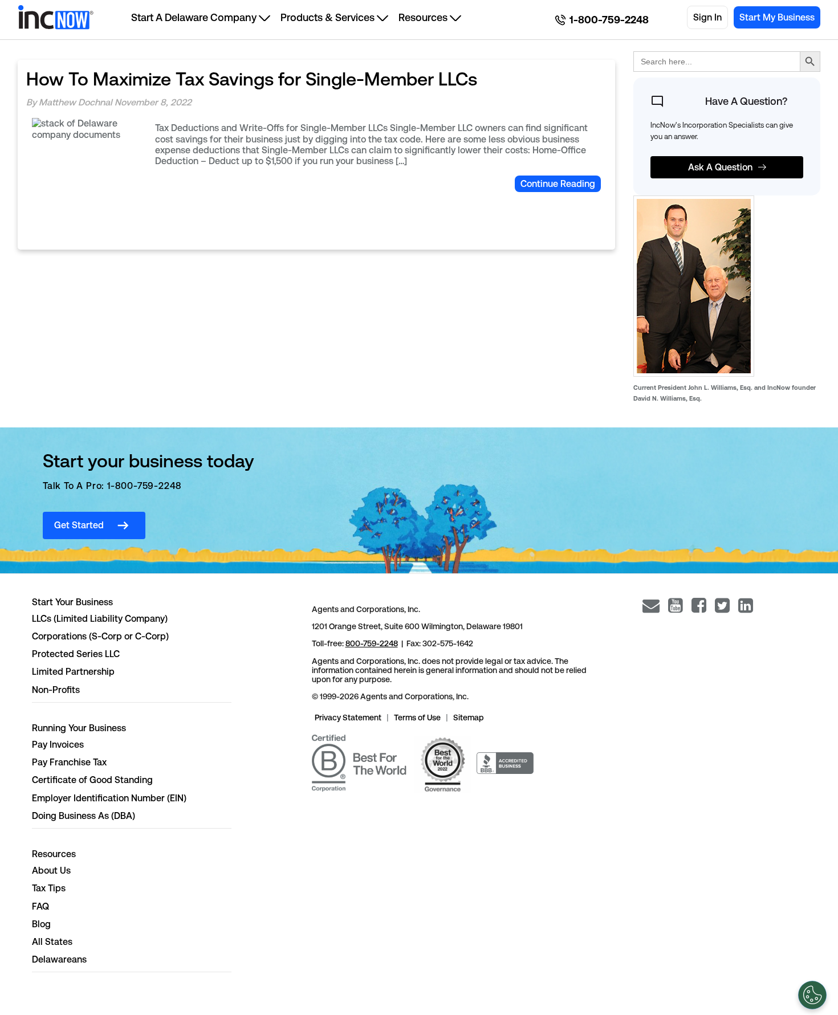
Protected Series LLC (76, 654)
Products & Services (327, 17)
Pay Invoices (58, 744)
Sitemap (468, 717)
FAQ (40, 906)
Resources (423, 17)
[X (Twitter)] (722, 605)
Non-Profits (56, 689)
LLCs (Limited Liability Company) (100, 618)
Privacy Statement (348, 717)
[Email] (651, 605)
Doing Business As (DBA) (83, 815)
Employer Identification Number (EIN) (109, 798)
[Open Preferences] (812, 995)
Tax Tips (49, 888)
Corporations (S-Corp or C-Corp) (100, 636)
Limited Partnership (73, 671)
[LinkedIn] (745, 605)
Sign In (707, 17)
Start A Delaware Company (194, 17)
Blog (41, 924)
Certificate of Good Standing (92, 780)
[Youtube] (675, 605)
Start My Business (777, 17)
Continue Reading (557, 183)
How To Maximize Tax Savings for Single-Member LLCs (251, 78)
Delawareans (59, 959)
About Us (51, 870)
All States (52, 941)
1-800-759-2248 (609, 20)
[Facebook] (698, 605)
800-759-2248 (371, 643)
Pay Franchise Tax (69, 762)
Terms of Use (417, 717)
